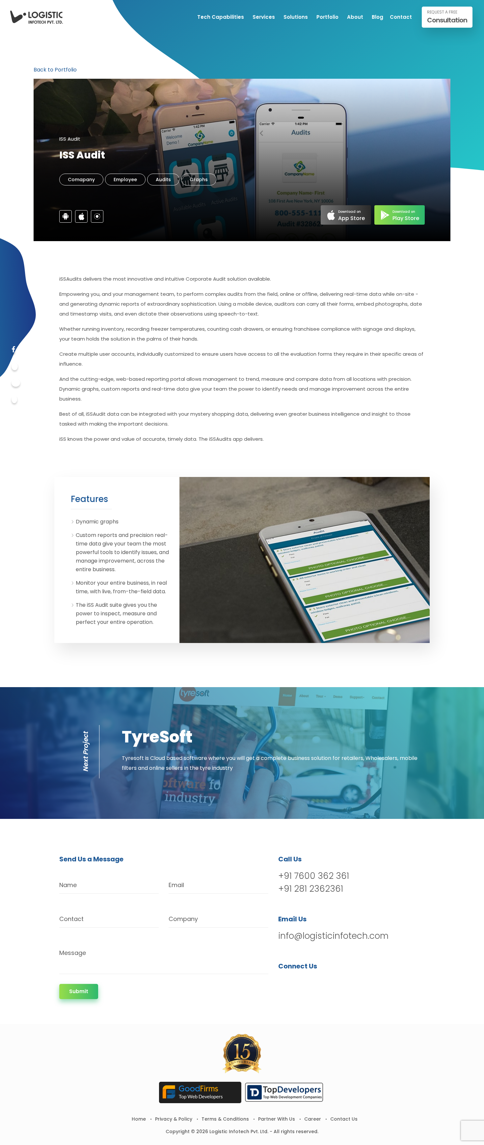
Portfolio (327, 17)
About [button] (355, 17)
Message (72, 953)
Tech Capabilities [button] (220, 17)
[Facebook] (13, 350)
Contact (401, 17)
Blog (377, 17)
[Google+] (16, 383)
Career (312, 1119)
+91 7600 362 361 (313, 876)
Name (68, 885)
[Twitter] (15, 366)
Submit (78, 991)
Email (176, 885)
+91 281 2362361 (310, 889)
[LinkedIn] (318, 983)
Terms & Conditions (225, 1119)
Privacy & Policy (173, 1119)
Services (264, 17)
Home (139, 1119)
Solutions (295, 17)
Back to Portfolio (55, 69)
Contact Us (344, 1119)
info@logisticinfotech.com (333, 936)
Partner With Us (276, 1119)
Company (183, 919)
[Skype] (14, 399)
